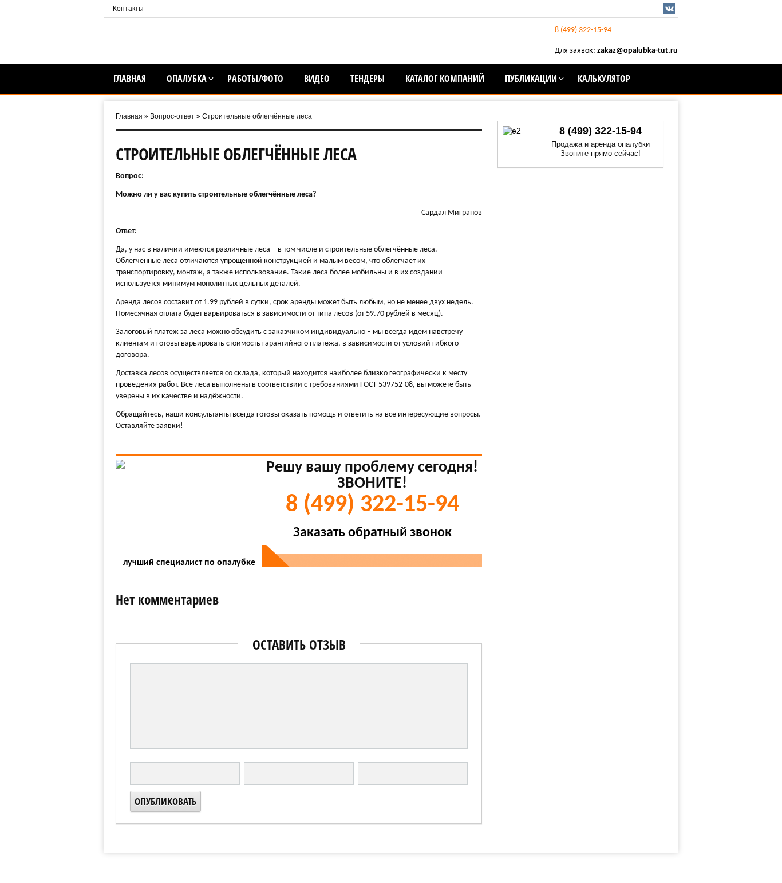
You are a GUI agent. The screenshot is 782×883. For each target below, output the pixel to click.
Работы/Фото (255, 78)
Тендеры (367, 78)
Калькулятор (604, 78)
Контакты (128, 9)
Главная (129, 78)
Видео (317, 78)
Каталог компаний (444, 78)
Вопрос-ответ (172, 116)
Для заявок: (616, 50)
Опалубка (187, 78)
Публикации (531, 78)
